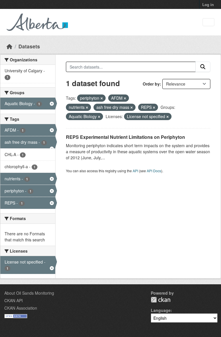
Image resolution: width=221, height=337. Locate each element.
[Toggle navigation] (208, 22)
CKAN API (13, 300)
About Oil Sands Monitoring (29, 293)
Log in (208, 4)
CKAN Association (20, 308)
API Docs (154, 170)
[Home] (9, 46)
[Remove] (101, 98)
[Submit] (202, 67)
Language (161, 310)
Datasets (29, 46)
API (135, 170)
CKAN (160, 300)
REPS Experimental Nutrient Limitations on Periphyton (125, 137)
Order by (151, 84)
